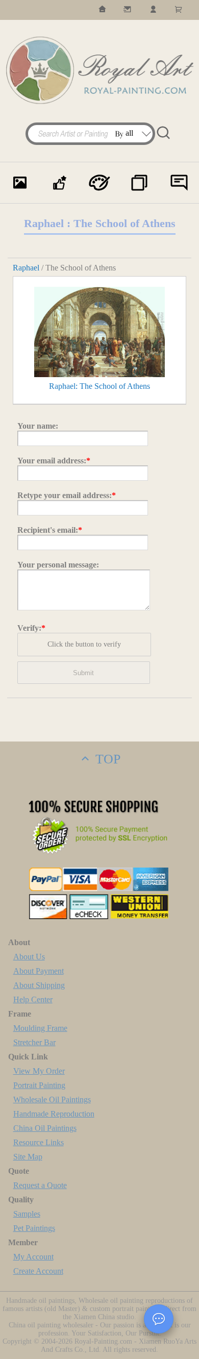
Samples (26, 1213)
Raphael (26, 267)
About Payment (38, 971)
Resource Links (38, 1142)
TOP (106, 759)
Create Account (38, 1271)
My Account (33, 1256)
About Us (29, 956)
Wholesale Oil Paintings (52, 1099)
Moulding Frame (40, 1028)
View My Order (39, 1071)
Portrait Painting (39, 1085)
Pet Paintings (34, 1228)
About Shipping (39, 985)
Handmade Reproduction (53, 1113)
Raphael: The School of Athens (99, 386)
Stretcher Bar (34, 1042)
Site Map (27, 1156)
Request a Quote (40, 1185)
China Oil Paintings (45, 1128)
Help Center (33, 999)
